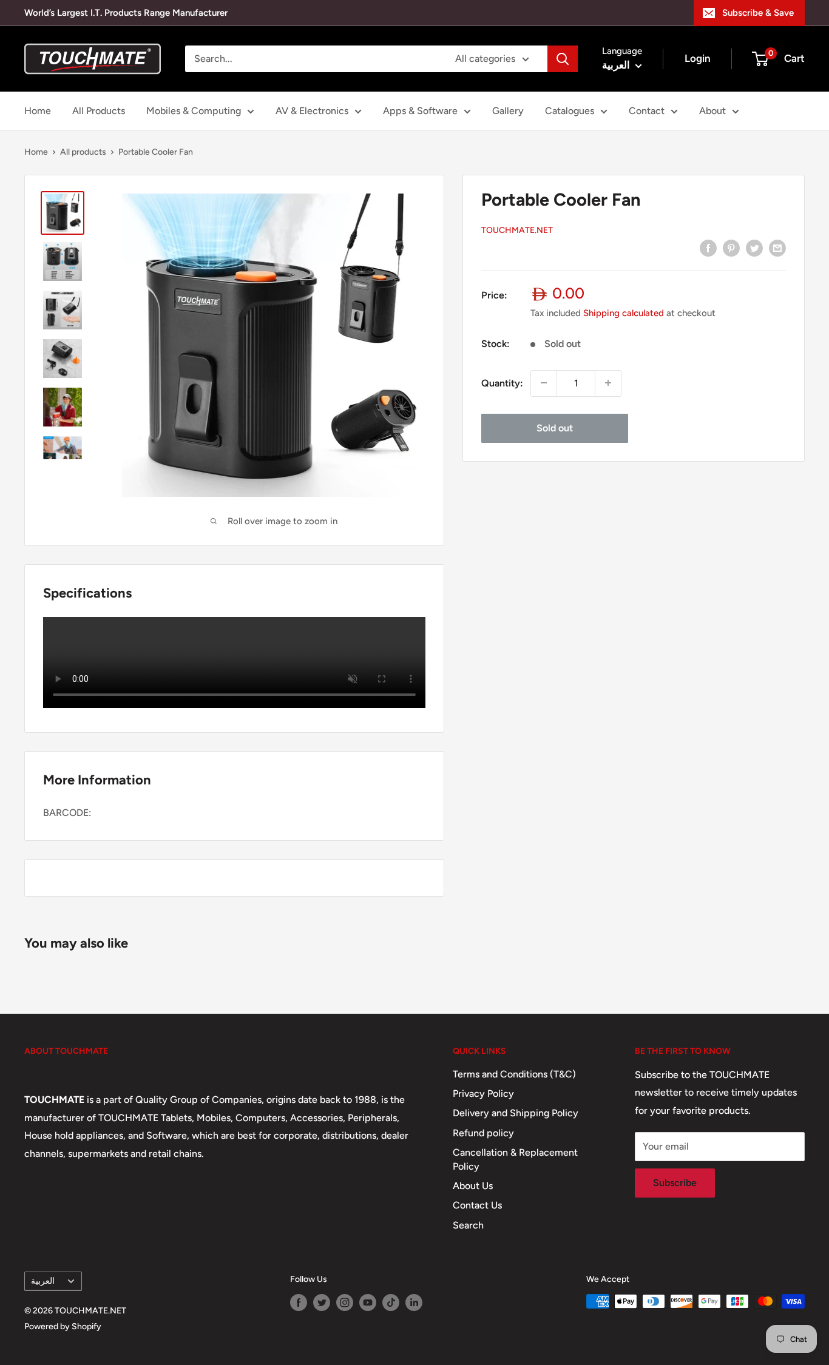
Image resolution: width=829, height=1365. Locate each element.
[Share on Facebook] (708, 247)
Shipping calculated (623, 312)
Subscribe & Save (758, 12)
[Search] (562, 59)
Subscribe (675, 1182)
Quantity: (502, 382)
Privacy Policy (483, 1093)
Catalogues (569, 110)
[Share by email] (777, 247)
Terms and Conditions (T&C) (514, 1074)
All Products (98, 110)
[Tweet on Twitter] (754, 247)
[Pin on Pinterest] (731, 247)
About (712, 110)
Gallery (508, 110)
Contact (647, 110)
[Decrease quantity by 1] (544, 383)
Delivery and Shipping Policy (515, 1113)
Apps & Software (420, 110)
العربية (43, 1281)
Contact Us (477, 1205)
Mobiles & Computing (193, 110)
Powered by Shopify (62, 1326)
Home (37, 110)
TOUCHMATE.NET (517, 229)
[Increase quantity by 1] (608, 383)
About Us (473, 1185)
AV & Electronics (312, 110)
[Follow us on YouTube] (367, 1302)
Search (468, 1225)
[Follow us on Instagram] (344, 1302)
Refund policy (483, 1133)
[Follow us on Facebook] (298, 1302)
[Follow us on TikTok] (390, 1302)
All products (83, 152)
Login (698, 58)
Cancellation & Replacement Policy (515, 1159)
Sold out (554, 427)
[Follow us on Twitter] (321, 1302)
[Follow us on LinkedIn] (413, 1302)
